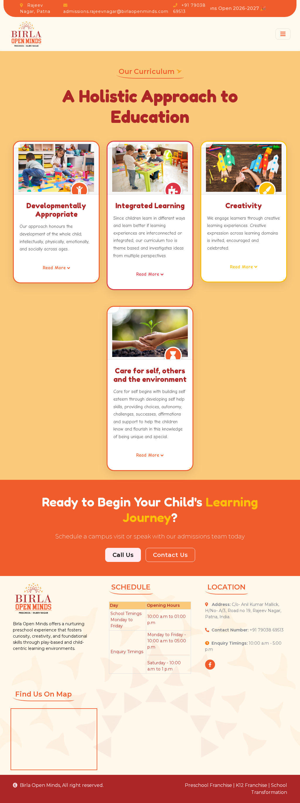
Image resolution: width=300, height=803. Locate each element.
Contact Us (170, 554)
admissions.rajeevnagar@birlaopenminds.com (115, 11)
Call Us (123, 554)
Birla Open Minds (40, 785)
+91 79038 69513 (248, 630)
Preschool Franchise (208, 785)
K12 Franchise (251, 785)
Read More (54, 267)
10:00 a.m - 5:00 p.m (243, 646)
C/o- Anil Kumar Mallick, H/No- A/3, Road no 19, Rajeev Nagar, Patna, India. (243, 610)
